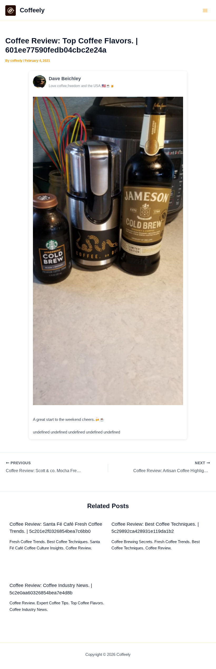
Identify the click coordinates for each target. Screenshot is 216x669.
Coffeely (32, 10)
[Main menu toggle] (205, 10)
